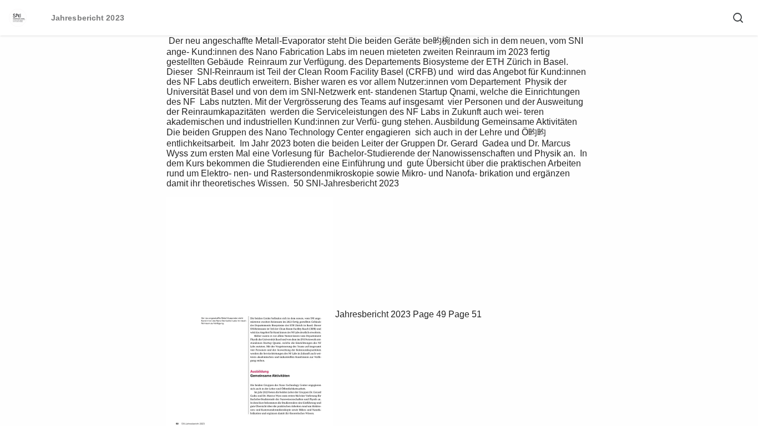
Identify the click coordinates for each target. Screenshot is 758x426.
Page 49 (429, 314)
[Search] (738, 18)
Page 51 (465, 314)
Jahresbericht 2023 (373, 314)
